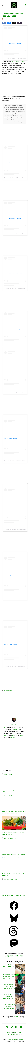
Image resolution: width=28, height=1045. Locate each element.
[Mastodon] (14, 948)
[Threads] (14, 23)
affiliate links (16, 1016)
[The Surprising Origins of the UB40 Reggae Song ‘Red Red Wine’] (14, 864)
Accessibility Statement (10, 1034)
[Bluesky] (9, 23)
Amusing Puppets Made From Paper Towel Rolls (13, 895)
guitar (13, 735)
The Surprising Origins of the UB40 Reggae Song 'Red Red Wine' (9, 976)
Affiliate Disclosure (19, 1034)
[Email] (19, 23)
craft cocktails (13, 737)
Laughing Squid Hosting (14, 956)
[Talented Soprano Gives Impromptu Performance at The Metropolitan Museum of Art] (14, 802)
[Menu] (2, 5)
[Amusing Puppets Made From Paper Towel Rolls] (14, 885)
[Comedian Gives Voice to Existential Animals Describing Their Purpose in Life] (20, 1008)
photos (21, 735)
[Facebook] (4, 23)
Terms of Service (17, 1032)
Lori (5, 727)
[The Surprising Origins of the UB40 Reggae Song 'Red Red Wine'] (20, 978)
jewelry (5, 735)
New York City (16, 729)
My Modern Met (8, 690)
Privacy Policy (10, 1032)
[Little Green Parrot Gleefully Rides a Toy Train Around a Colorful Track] (14, 823)
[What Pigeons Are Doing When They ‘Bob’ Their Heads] (14, 780)
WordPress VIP (22, 1039)
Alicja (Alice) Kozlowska (18, 61)
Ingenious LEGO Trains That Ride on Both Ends (13, 854)
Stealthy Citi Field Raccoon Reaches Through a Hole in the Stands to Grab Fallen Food (8, 998)
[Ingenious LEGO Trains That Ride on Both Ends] (14, 844)
